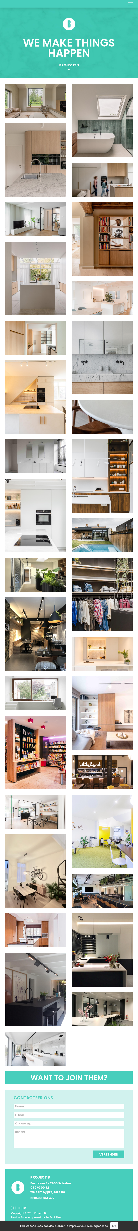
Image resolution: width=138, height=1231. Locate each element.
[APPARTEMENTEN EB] (102, 654)
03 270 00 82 (39, 1188)
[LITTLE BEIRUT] (102, 772)
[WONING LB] (35, 515)
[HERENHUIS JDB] (35, 278)
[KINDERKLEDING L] (102, 594)
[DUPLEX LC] (35, 871)
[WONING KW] (35, 1049)
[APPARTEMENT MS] (102, 298)
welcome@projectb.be (47, 1192)
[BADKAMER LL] (102, 120)
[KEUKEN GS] (35, 338)
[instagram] (19, 1208)
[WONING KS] (102, 713)
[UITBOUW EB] (102, 180)
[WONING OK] (35, 693)
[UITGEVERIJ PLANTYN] (102, 1009)
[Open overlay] (130, 3)
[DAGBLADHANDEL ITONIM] (35, 752)
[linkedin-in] (25, 1208)
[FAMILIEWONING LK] (35, 219)
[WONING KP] (102, 476)
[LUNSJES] (35, 634)
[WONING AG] (35, 456)
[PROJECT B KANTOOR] (35, 812)
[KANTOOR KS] (35, 575)
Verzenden (108, 1154)
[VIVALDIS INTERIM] (102, 831)
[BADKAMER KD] (102, 357)
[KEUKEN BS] (35, 989)
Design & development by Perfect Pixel (36, 1217)
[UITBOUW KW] (102, 535)
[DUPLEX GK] (102, 239)
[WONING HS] (35, 101)
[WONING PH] (35, 160)
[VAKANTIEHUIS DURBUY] (35, 930)
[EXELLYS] (102, 891)
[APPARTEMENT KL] (35, 397)
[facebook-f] (13, 1208)
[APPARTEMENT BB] (102, 417)
